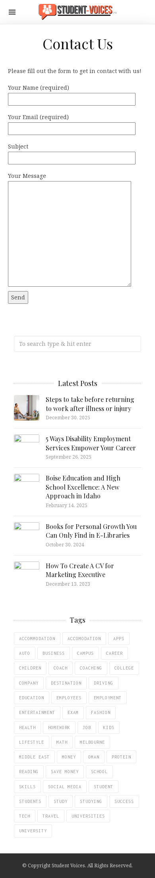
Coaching (91, 668)
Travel (51, 816)
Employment (108, 697)
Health (27, 727)
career (114, 653)
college (124, 668)
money (69, 757)
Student (103, 786)
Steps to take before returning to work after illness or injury (90, 403)
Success (124, 801)
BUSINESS (54, 653)
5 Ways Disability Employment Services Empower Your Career (91, 443)
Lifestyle (31, 742)
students (30, 801)
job (87, 727)
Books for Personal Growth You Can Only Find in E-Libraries (91, 530)
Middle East (34, 757)
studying (91, 801)
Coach (61, 668)
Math (62, 742)
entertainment (37, 712)
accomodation (84, 638)
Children (30, 668)
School (99, 771)
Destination (66, 683)
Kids (108, 727)
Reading (29, 771)
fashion (100, 712)
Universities (88, 816)
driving (103, 683)
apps (118, 638)
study (61, 801)
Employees (68, 697)
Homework (59, 727)
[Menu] (12, 12)
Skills (27, 786)
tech (24, 816)
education (31, 697)
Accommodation (37, 638)
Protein (121, 757)
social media (64, 786)
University (33, 830)
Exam (73, 712)
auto (24, 653)
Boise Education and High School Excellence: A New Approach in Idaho (83, 487)
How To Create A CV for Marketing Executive (80, 570)
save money (65, 771)
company (29, 683)
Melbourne (92, 742)
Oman (93, 757)
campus (85, 653)
